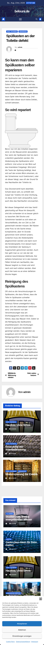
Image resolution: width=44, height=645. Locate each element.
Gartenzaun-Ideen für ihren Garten (21, 544)
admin (20, 47)
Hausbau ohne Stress (17, 425)
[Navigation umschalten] (20, 19)
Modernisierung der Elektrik (21, 474)
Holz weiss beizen (31, 374)
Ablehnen (22, 630)
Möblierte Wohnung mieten (12, 375)
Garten (8, 539)
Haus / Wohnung (12, 31)
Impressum (34, 641)
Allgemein (9, 513)
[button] (40, 599)
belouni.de (22, 11)
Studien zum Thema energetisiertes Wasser (19, 518)
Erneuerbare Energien (13, 593)
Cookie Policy (10, 641)
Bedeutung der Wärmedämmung (15, 448)
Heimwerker (23, 31)
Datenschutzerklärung (23, 641)
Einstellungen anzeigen (22, 636)
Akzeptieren (22, 624)
